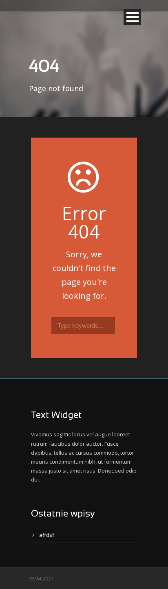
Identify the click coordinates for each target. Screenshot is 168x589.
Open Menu (132, 17)
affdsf (46, 535)
